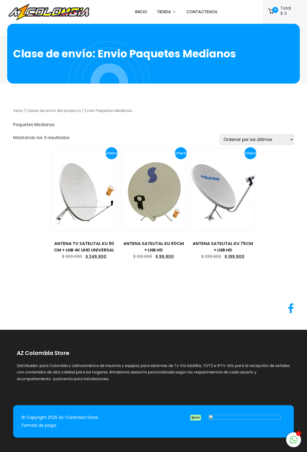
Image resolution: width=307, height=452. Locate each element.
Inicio (18, 110)
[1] (293, 442)
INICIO (141, 12)
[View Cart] (271, 12)
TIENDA (164, 12)
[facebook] (291, 308)
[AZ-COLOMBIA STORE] (48, 12)
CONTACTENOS (201, 12)
